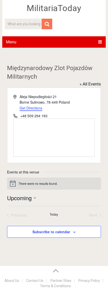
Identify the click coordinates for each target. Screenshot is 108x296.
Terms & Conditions (55, 286)
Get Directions (31, 107)
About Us (12, 281)
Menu (11, 41)
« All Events (90, 83)
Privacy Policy (89, 281)
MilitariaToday (54, 8)
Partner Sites (60, 281)
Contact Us (34, 281)
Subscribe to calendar (51, 231)
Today (54, 214)
